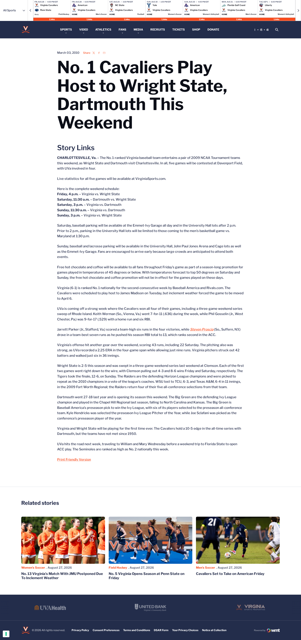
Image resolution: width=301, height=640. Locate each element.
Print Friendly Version (74, 460)
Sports (66, 29)
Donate (213, 29)
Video (83, 29)
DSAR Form (161, 630)
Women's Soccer (33, 567)
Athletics (103, 29)
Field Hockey (118, 567)
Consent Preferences (106, 630)
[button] (30, 10)
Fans (122, 29)
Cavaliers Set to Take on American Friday (230, 574)
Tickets (178, 29)
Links (52, 19)
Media (138, 29)
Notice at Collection (214, 630)
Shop (196, 29)
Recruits (157, 29)
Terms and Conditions (136, 630)
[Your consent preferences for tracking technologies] (6, 634)
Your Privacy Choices (185, 630)
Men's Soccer (205, 567)
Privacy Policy (80, 630)
